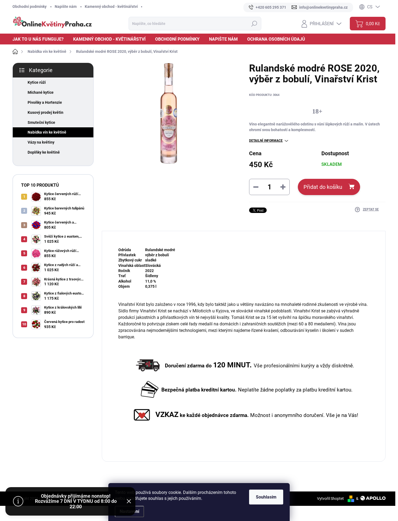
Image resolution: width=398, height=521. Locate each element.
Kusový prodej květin (45, 112)
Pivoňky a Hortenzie (45, 102)
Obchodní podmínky (29, 6)
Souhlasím (266, 497)
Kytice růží (37, 82)
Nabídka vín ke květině (47, 132)
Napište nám (66, 6)
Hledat (254, 23)
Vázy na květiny (41, 142)
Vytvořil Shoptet (330, 498)
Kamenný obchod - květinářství (111, 6)
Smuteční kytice (41, 122)
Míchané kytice (41, 92)
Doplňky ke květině (44, 152)
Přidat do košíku (323, 187)
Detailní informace (266, 141)
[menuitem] (40, 39)
